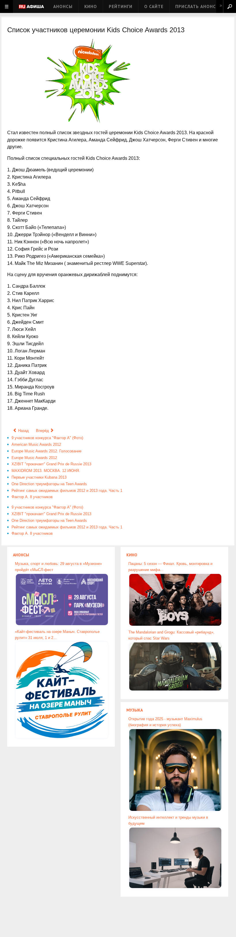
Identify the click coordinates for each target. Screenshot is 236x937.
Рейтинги (120, 6)
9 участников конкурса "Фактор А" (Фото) (47, 438)
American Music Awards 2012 (36, 444)
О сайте (153, 6)
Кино (90, 6)
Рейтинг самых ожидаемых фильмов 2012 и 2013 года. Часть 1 (67, 490)
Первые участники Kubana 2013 (39, 477)
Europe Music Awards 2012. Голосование (46, 451)
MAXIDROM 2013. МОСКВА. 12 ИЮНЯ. (46, 470)
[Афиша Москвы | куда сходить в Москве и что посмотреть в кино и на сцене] (31, 7)
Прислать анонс (195, 6)
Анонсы (63, 6)
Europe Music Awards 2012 (34, 458)
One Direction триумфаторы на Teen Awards (49, 484)
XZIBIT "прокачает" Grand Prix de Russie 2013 (51, 464)
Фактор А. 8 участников (32, 497)
